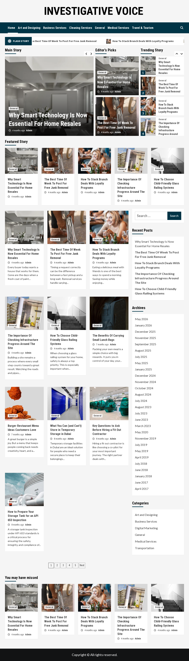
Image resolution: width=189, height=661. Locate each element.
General (100, 28)
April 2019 (141, 457)
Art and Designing (29, 28)
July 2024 (141, 400)
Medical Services (118, 28)
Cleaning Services (80, 28)
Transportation (144, 548)
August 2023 (143, 407)
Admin (29, 130)
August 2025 (143, 350)
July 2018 (141, 463)
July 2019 (141, 444)
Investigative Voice (93, 11)
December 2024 (145, 375)
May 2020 (141, 432)
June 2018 (141, 470)
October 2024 (144, 388)
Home (11, 28)
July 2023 (141, 413)
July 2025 (141, 356)
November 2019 (145, 438)
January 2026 (143, 325)
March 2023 (143, 426)
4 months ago (18, 130)
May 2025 (141, 363)
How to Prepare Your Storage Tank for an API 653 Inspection (23, 516)
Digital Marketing (146, 528)
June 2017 (141, 482)
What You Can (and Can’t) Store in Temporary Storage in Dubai (66, 430)
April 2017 (141, 488)
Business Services (54, 28)
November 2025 (145, 338)
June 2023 (141, 419)
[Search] (181, 27)
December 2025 (145, 331)
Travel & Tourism (142, 28)
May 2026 (141, 319)
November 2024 (145, 382)
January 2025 (143, 369)
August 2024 (143, 394)
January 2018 (143, 476)
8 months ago (60, 439)
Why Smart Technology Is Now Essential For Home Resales (114, 82)
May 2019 (141, 451)
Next (82, 565)
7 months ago (102, 344)
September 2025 (145, 344)
